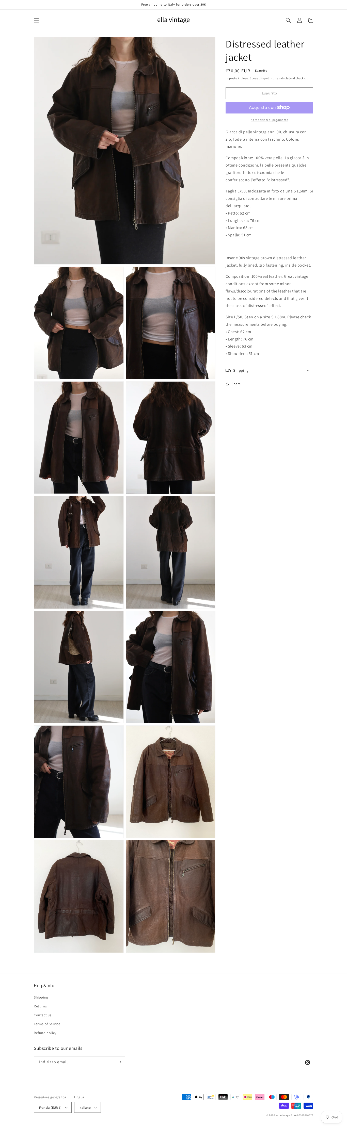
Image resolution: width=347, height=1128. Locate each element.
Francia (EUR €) (50, 1107)
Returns (40, 1006)
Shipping (41, 997)
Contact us (43, 1015)
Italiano (85, 1107)
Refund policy (45, 1033)
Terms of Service (47, 1024)
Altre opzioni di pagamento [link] (269, 119)
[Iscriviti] (119, 1062)
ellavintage (283, 1115)
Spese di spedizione (264, 78)
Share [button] (236, 384)
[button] (36, 20)
